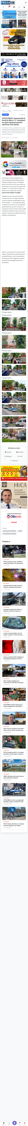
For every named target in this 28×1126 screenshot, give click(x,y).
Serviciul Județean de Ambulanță (9, 533)
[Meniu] (25, 2)
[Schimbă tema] (24, 7)
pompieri (20, 531)
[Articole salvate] (14, 7)
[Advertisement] (14, 228)
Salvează (23, 114)
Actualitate (9, 110)
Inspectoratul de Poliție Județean (9, 531)
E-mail (20, 456)
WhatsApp (8, 456)
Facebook (9, 452)
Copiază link (15, 460)
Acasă (3, 110)
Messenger (20, 452)
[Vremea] (19, 7)
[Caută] (3, 7)
